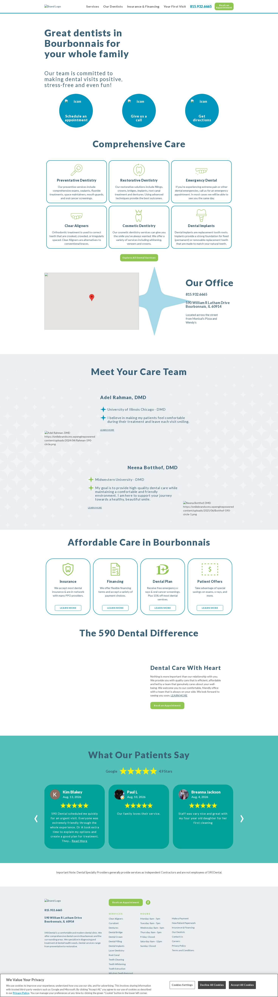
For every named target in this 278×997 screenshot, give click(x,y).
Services (92, 6)
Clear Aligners (116, 918)
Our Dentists (113, 6)
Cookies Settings (182, 984)
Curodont (114, 923)
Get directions (202, 118)
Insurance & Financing (143, 6)
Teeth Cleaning (116, 959)
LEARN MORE (179, 695)
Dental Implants (116, 946)
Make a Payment (180, 918)
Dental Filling (115, 941)
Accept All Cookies (242, 984)
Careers (176, 941)
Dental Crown (116, 936)
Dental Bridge (116, 932)
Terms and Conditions (183, 950)
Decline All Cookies (212, 984)
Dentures (113, 927)
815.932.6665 (201, 6)
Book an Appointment (224, 6)
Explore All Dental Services (139, 257)
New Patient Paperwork (184, 923)
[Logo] (63, 6)
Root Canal (114, 955)
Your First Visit (175, 6)
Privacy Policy (179, 945)
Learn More (107, 429)
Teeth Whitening (117, 964)
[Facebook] (148, 902)
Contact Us (177, 936)
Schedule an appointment (76, 118)
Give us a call (139, 118)
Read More (79, 841)
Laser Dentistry (116, 950)
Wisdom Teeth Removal (121, 973)
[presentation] (36, 816)
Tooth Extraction (117, 968)
